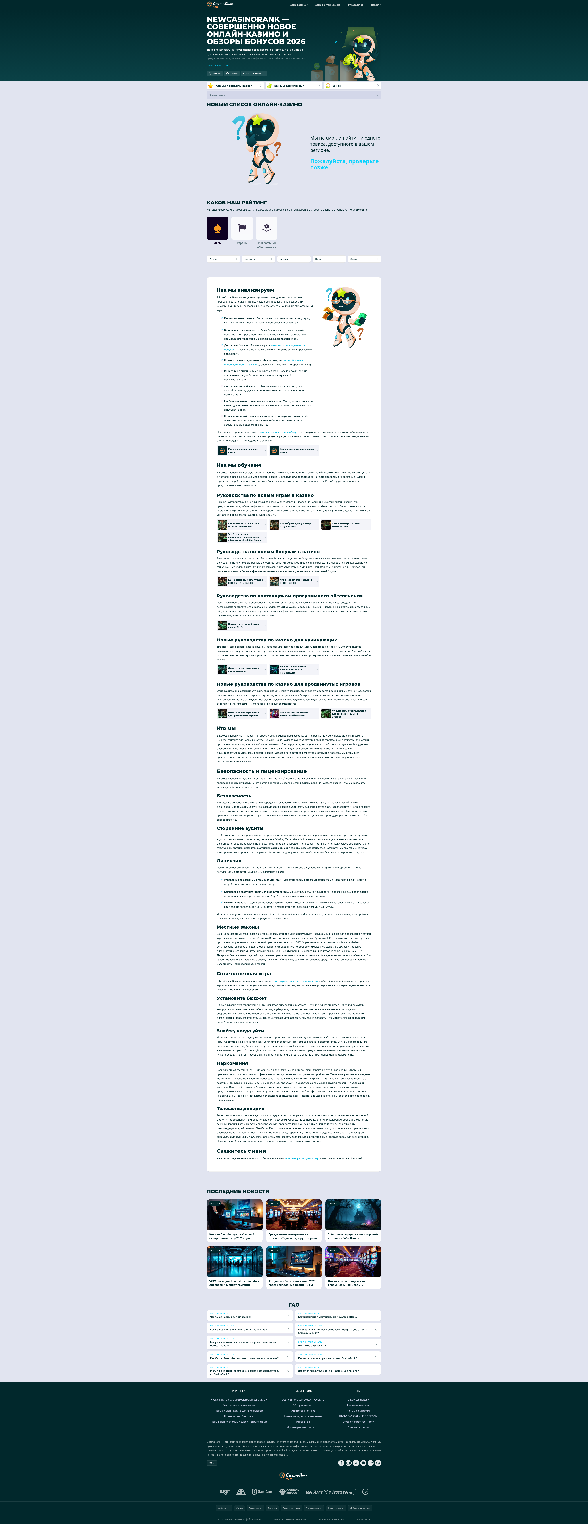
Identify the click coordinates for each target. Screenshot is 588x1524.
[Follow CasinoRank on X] (356, 1463)
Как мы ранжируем (358, 1410)
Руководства (355, 4)
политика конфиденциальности (290, 1519)
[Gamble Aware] (331, 1492)
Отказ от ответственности (358, 1421)
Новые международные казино (303, 1416)
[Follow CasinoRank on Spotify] (371, 1463)
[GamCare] (262, 1492)
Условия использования (332, 1519)
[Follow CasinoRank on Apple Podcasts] (378, 1463)
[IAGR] (225, 1492)
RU (210, 1462)
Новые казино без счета (238, 1416)
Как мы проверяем (358, 1405)
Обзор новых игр (303, 1405)
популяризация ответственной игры (296, 981)
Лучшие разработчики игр (303, 1427)
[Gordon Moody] (289, 1492)
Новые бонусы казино (327, 4)
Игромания (303, 1421)
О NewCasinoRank (358, 1399)
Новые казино (297, 4)
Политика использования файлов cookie (239, 1519)
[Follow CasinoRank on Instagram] (349, 1463)
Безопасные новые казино (239, 1405)
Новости (376, 4)
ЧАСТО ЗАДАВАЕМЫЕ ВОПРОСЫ (358, 1416)
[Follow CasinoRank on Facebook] (341, 1463)
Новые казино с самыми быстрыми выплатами (239, 1399)
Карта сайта (363, 1519)
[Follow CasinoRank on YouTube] (363, 1463)
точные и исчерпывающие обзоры (277, 432)
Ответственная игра (303, 1410)
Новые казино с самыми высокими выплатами (239, 1421)
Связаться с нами (358, 1427)
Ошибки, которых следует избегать (303, 1399)
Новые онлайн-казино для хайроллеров (239, 1410)
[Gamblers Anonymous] (241, 1492)
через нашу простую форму (302, 1158)
